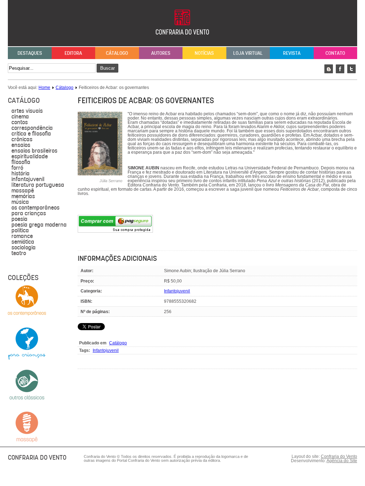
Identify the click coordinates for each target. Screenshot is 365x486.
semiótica (22, 242)
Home (44, 87)
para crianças (28, 213)
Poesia (19, 219)
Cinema (20, 117)
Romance (22, 236)
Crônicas (21, 139)
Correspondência (32, 128)
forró (17, 168)
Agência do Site (342, 460)
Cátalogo (117, 53)
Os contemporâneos (35, 208)
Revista (291, 53)
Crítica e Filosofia (31, 134)
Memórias (23, 196)
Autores (160, 53)
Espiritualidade (29, 156)
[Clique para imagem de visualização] (100, 173)
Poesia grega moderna (39, 225)
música (20, 202)
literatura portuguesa (37, 185)
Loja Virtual (248, 53)
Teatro (18, 253)
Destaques (29, 53)
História (20, 173)
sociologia (23, 247)
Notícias (204, 53)
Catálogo (118, 342)
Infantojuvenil (28, 179)
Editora (73, 53)
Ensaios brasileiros (34, 151)
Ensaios (20, 145)
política (20, 230)
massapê (22, 191)
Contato (335, 53)
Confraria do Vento (339, 456)
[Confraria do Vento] (183, 41)
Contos (19, 122)
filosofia (20, 162)
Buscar (107, 68)
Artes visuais (27, 111)
